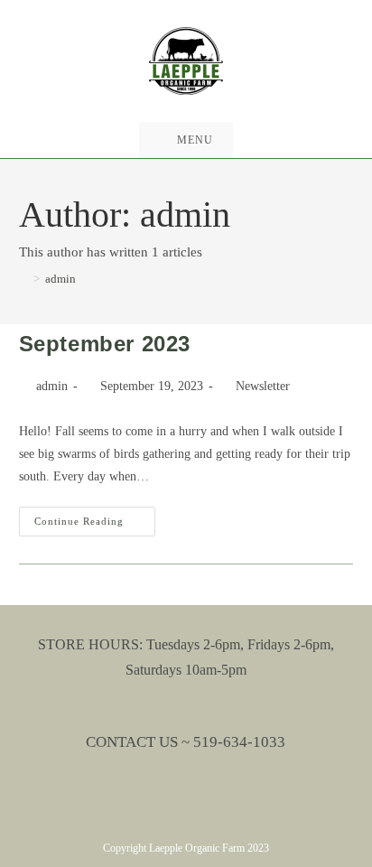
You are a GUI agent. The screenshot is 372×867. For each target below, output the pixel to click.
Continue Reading (94, 525)
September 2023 (105, 343)
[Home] (23, 278)
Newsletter (263, 386)
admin (60, 278)
